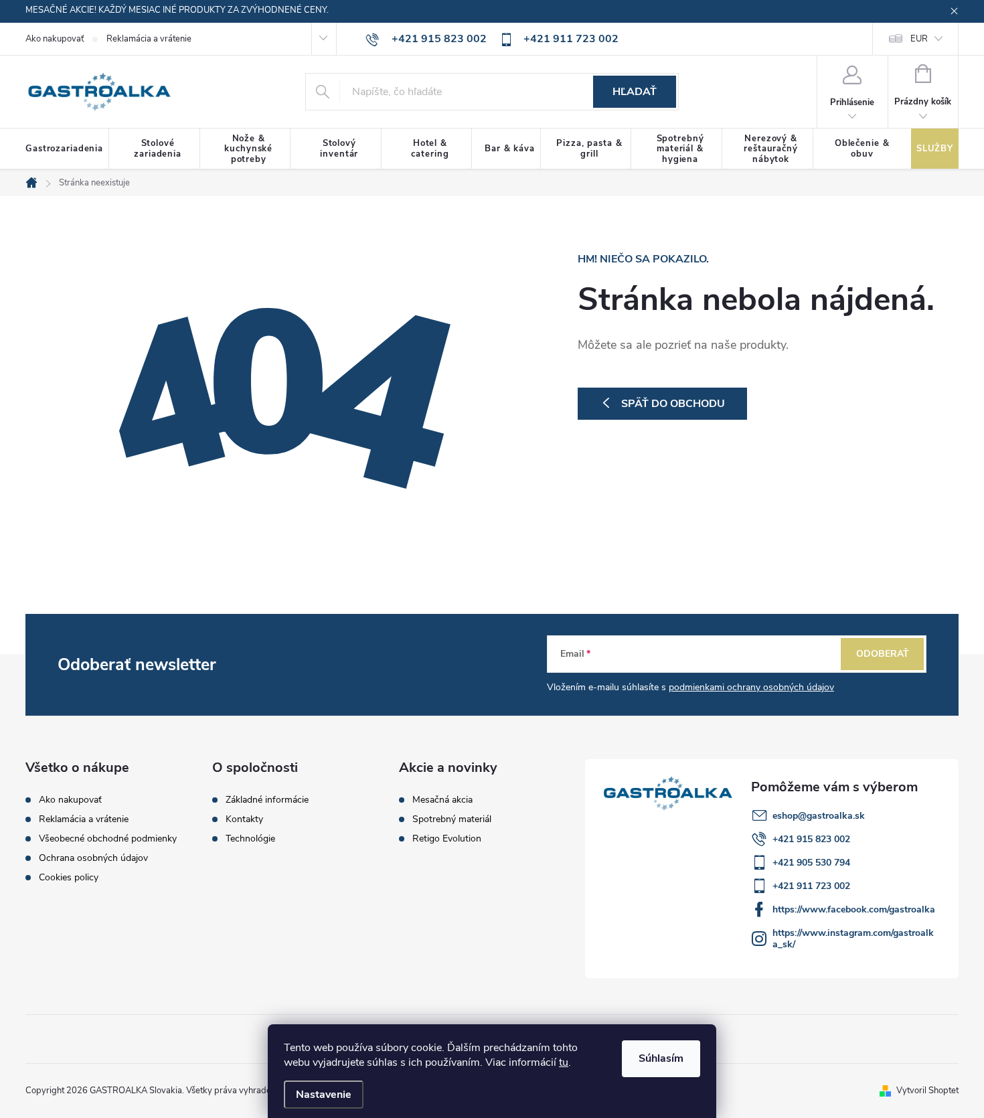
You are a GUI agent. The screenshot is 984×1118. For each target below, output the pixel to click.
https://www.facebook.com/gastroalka (853, 909)
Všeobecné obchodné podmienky (108, 838)
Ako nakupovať (54, 39)
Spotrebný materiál (451, 819)
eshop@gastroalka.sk (818, 815)
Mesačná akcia (442, 800)
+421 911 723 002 (811, 886)
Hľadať (634, 91)
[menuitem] (67, 149)
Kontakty (244, 819)
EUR (919, 39)
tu (563, 1062)
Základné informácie (267, 800)
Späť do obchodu (673, 403)
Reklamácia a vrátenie (148, 39)
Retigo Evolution (446, 838)
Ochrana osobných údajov (93, 858)
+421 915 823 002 (811, 839)
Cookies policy (68, 877)
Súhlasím (661, 1058)
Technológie (250, 838)
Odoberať (882, 653)
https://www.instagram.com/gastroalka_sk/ (853, 939)
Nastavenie (323, 1094)
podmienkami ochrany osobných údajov (751, 687)
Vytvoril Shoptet (927, 1091)
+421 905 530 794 (811, 862)
